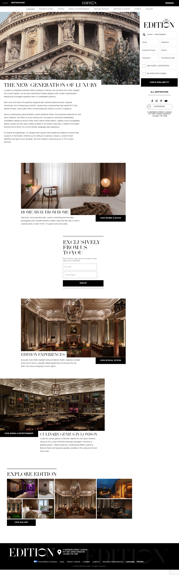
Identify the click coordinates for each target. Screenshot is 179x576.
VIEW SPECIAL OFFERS (110, 360)
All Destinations (159, 92)
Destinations (18, 3)
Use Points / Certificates (158, 66)
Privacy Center (73, 562)
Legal (61, 562)
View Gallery (21, 522)
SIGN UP (83, 283)
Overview (30, 9)
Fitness (138, 9)
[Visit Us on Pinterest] (161, 101)
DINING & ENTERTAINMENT (79, 9)
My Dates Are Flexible (157, 74)
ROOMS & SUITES (46, 9)
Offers (61, 9)
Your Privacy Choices (47, 562)
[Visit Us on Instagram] (157, 101)
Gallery (149, 9)
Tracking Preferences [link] (112, 562)
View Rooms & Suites (110, 218)
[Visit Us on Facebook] (152, 101)
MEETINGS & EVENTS (121, 9)
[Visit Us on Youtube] (166, 101)
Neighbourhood (101, 9)
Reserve (169, 3)
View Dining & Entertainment (19, 434)
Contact (96, 562)
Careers (86, 562)
